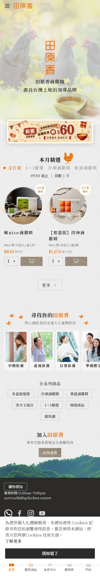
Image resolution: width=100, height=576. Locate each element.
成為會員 (50, 452)
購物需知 (15, 486)
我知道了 (50, 553)
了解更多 (13, 541)
